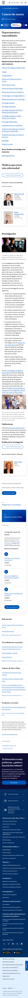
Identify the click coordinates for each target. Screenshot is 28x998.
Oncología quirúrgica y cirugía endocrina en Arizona (11, 117)
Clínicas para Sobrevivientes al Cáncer (11, 80)
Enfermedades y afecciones (11, 8)
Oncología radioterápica (10, 122)
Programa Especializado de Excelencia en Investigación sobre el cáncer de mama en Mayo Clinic (13, 390)
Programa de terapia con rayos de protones (13, 136)
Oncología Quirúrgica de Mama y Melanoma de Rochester (12, 111)
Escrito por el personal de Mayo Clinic (11, 483)
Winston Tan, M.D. (19, 194)
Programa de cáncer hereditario (12, 125)
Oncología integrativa (9, 106)
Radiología (5, 141)
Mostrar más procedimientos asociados (12, 661)
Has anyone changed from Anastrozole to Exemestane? (11, 576)
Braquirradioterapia (7, 657)
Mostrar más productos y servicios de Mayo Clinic (13, 714)
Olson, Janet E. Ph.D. (18, 462)
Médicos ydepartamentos (16, 25)
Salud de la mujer (7, 144)
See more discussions (12, 607)
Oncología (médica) (8, 103)
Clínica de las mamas (8, 85)
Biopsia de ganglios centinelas (9, 653)
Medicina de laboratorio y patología (13, 99)
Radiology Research (8, 156)
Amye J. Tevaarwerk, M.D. (19, 213)
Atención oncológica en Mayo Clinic (13, 68)
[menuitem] (16, 25)
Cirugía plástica (7, 75)
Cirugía (4, 72)
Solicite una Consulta (10, 19)
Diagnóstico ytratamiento (5, 25)
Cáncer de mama (13, 14)
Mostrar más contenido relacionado (11, 635)
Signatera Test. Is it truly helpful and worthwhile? (13, 594)
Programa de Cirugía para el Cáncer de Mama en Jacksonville (13, 130)
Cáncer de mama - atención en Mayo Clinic (13, 487)
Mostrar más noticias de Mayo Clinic (11, 695)
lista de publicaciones (18, 428)
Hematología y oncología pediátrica (13, 96)
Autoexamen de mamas (8, 631)
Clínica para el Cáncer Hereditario (13, 92)
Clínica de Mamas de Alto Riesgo (12, 88)
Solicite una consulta (9, 493)
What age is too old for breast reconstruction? (12, 559)
